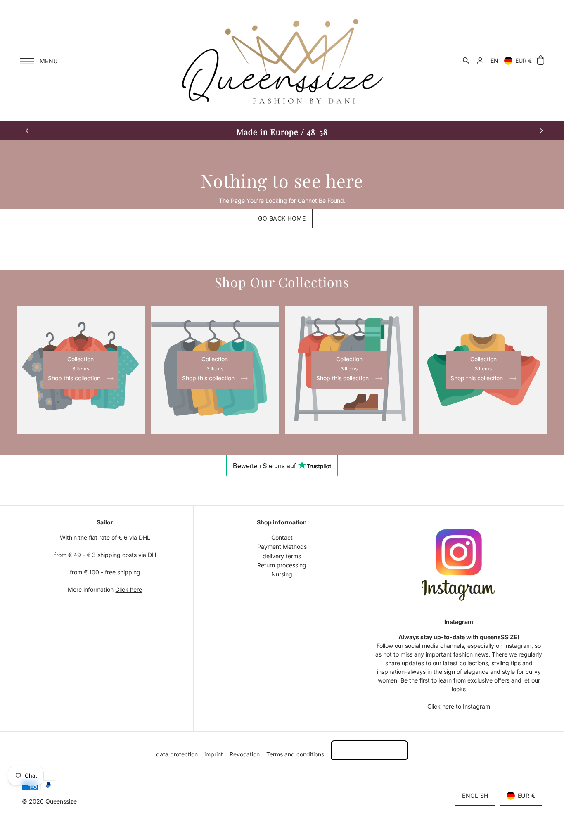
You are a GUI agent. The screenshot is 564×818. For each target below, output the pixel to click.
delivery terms (282, 556)
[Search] (466, 60)
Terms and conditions (295, 754)
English (475, 795)
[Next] (541, 131)
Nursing (281, 574)
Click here (128, 589)
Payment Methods (282, 546)
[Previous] (27, 131)
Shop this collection (75, 378)
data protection (177, 754)
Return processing (281, 565)
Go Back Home (282, 218)
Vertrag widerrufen (369, 750)
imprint (213, 754)
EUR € (523, 60)
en (494, 60)
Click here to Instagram (458, 706)
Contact (282, 537)
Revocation (245, 754)
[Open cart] (540, 60)
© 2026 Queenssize (49, 801)
